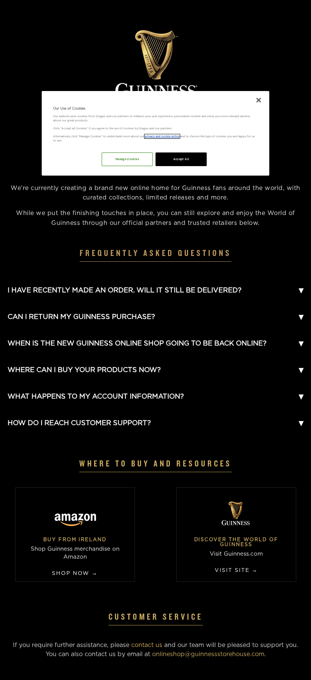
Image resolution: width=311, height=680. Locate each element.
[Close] (258, 100)
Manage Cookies (127, 159)
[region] (155, 133)
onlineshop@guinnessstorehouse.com (208, 654)
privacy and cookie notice (162, 136)
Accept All (181, 159)
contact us (146, 645)
